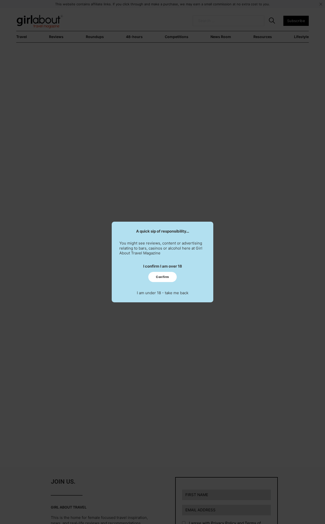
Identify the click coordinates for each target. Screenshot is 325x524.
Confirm (162, 277)
